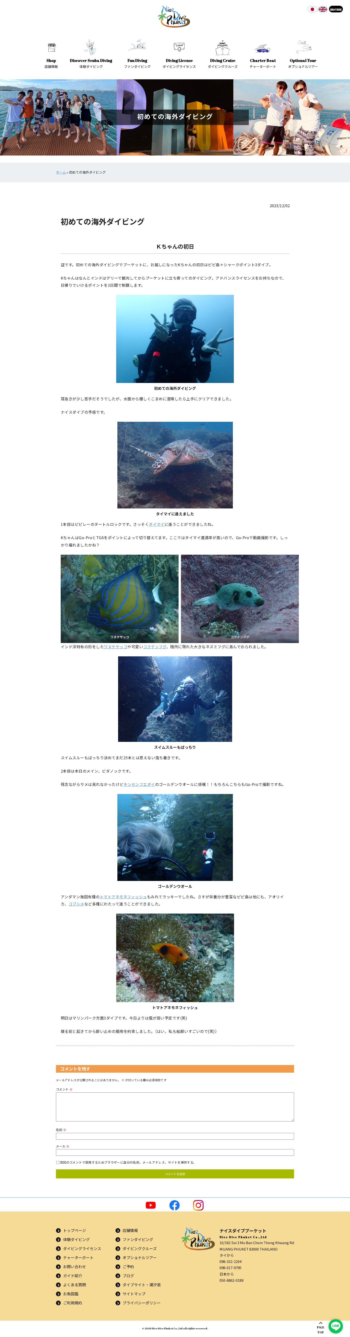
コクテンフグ (154, 646)
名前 (61, 1129)
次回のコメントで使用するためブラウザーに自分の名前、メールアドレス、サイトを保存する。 (128, 1162)
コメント (64, 1089)
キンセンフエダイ (139, 784)
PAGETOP (320, 1329)
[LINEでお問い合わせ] (336, 1326)
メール (63, 1146)
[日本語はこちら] (312, 11)
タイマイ (157, 524)
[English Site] (323, 11)
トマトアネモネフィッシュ (123, 897)
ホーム (61, 172)
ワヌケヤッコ (115, 646)
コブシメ (76, 904)
